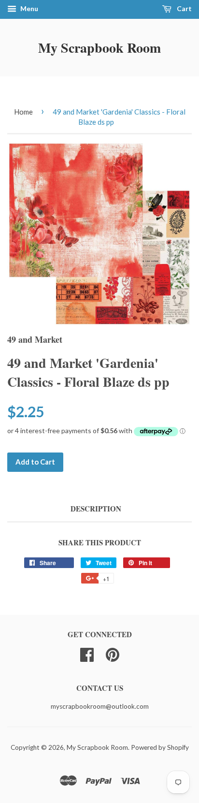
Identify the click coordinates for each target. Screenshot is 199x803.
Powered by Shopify (160, 747)
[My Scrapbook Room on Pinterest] (112, 653)
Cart (183, 8)
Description (96, 509)
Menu (28, 8)
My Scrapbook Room (99, 47)
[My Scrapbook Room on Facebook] (87, 653)
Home (23, 111)
